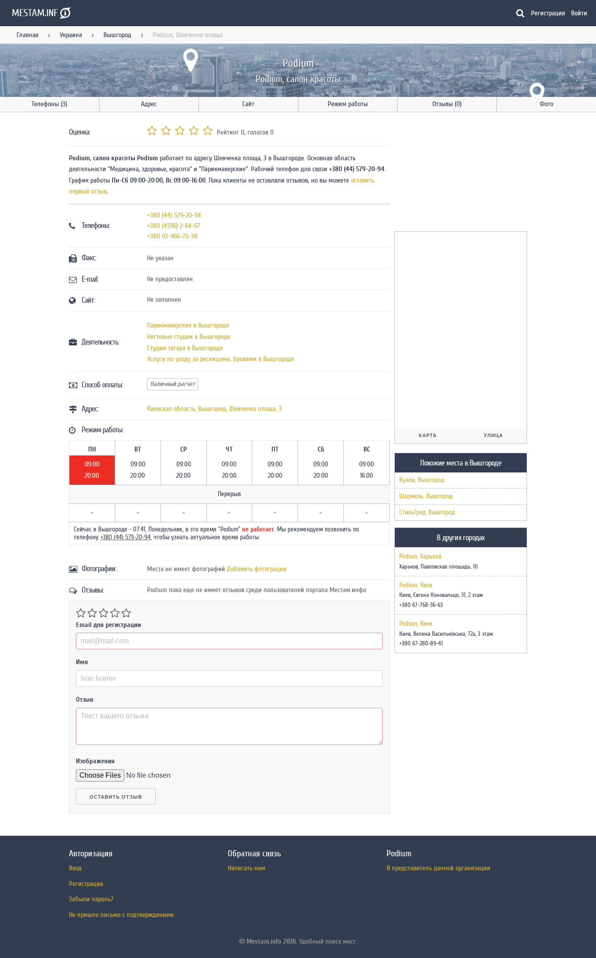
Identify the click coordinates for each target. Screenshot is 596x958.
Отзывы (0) (447, 104)
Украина (71, 35)
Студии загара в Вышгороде (185, 348)
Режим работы (348, 104)
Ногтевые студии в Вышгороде (188, 337)
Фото (546, 104)
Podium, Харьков (420, 556)
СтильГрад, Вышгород (427, 512)
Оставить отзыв (115, 796)
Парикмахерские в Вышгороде (188, 325)
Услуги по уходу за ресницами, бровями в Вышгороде (220, 359)
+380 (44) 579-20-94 (174, 215)
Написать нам (246, 868)
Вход (75, 868)
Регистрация (548, 13)
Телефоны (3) (49, 104)
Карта (428, 435)
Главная (27, 35)
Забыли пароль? (91, 899)
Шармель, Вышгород (425, 496)
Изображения (95, 761)
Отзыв (84, 699)
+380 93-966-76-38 (172, 236)
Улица (493, 435)
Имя (82, 662)
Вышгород (117, 35)
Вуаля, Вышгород (421, 480)
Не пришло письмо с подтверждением (121, 915)
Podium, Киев (415, 585)
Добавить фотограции (257, 569)
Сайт (248, 104)
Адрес (149, 104)
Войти (579, 13)
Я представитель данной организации (438, 868)
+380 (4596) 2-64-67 (173, 226)
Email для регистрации (108, 625)
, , (214, 409)
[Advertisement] (459, 173)
